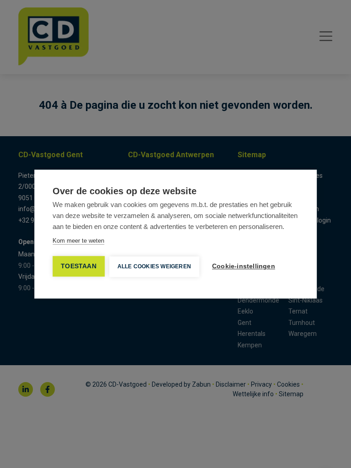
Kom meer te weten (78, 240)
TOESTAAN (78, 266)
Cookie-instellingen (243, 266)
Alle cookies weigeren (154, 266)
